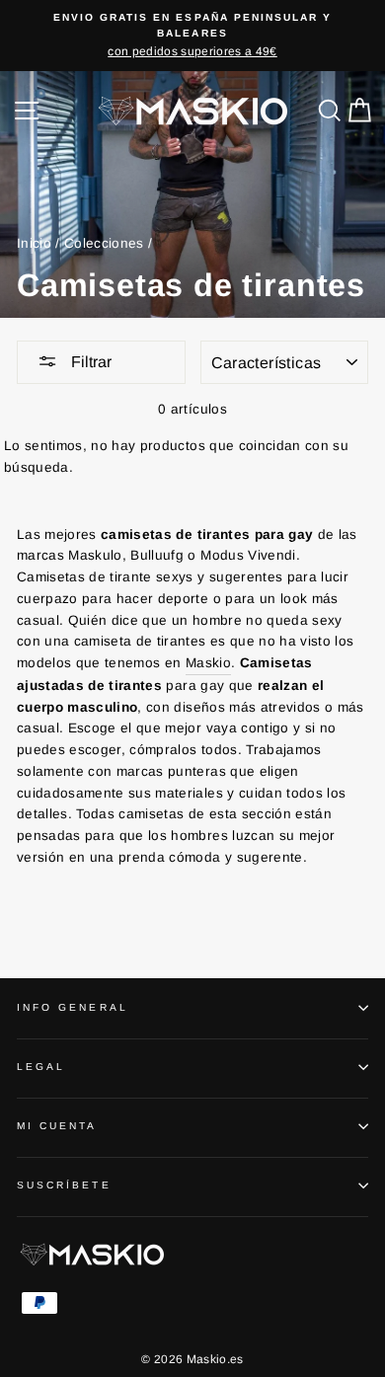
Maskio (208, 662)
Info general (72, 1007)
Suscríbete (64, 1185)
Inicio (34, 243)
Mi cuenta (57, 1125)
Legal (41, 1066)
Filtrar (89, 361)
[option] (192, 35)
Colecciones (104, 243)
